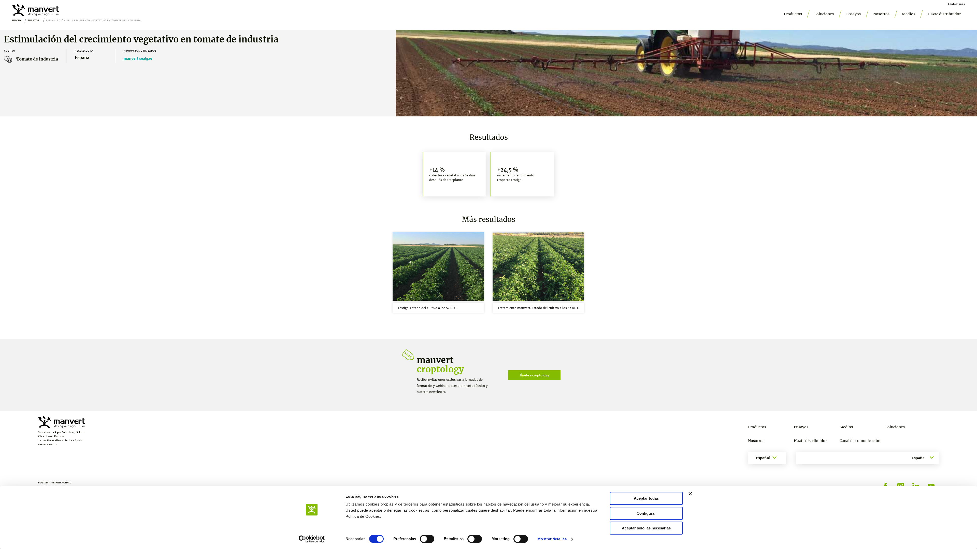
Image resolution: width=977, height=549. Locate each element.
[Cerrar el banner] (690, 493)
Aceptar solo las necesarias (646, 528)
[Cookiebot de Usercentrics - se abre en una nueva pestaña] (312, 539)
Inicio (16, 20)
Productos (793, 14)
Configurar (646, 513)
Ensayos (853, 14)
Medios (908, 14)
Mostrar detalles (552, 539)
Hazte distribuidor (944, 14)
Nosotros (881, 14)
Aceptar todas (646, 498)
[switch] (427, 539)
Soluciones (824, 14)
